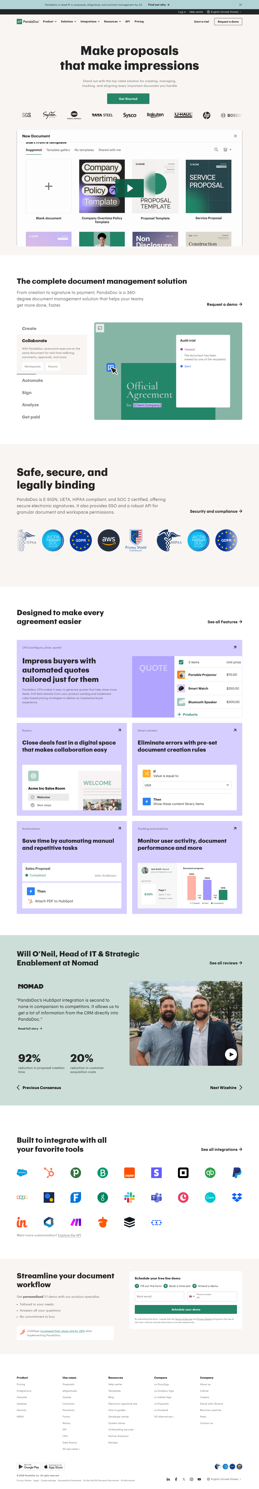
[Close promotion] (240, 4)
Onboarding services (121, 1429)
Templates (114, 1390)
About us (205, 1384)
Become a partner (210, 1409)
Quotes (67, 1397)
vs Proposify (161, 1403)
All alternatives (163, 1416)
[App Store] (53, 1466)
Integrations (24, 1390)
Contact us (206, 1423)
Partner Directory (118, 1435)
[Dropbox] (237, 1197)
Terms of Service (183, 1319)
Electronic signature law (122, 1403)
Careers (204, 1397)
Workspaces (32, 366)
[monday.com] (102, 1172)
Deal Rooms (70, 1442)
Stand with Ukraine (211, 1403)
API (127, 21)
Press (203, 1416)
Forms (66, 1416)
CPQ (65, 1435)
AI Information (128, 1480)
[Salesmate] (156, 1222)
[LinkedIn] (168, 1479)
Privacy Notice (204, 1319)
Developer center (118, 1416)
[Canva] (210, 1197)
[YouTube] (199, 1479)
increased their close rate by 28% (62, 1331)
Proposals (68, 1384)
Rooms (53, 366)
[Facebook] (176, 1479)
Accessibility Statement (69, 1480)
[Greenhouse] (102, 1197)
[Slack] (129, 1197)
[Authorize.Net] (49, 1197)
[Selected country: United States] (192, 1296)
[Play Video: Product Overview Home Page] (129, 188)
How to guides (116, 1409)
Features (22, 1397)
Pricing (139, 21)
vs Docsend (161, 1409)
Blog (111, 1397)
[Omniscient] (49, 1222)
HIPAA (20, 1416)
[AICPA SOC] (225, 1466)
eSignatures (70, 1390)
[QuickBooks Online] (210, 1172)
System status (116, 1423)
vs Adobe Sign (163, 1397)
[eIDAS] (239, 1466)
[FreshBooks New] (75, 1197)
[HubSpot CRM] (49, 1172)
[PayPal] (237, 1172)
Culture (204, 1390)
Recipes (113, 1442)
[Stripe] (156, 1172)
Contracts (68, 1403)
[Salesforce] (22, 1172)
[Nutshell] (102, 1222)
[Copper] (183, 1197)
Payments (68, 1409)
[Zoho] (22, 1197)
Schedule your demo (186, 1309)
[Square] (183, 1172)
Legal (36, 1480)
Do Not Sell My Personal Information (101, 1480)
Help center (196, 11)
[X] (184, 1479)
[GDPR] (232, 1466)
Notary (67, 1423)
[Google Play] (29, 1466)
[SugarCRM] (129, 1222)
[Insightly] (22, 1222)
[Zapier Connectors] (129, 1172)
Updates (22, 1403)
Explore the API (69, 1235)
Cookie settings (48, 1480)
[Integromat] (75, 1222)
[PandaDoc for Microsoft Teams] (156, 1197)
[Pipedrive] (75, 1172)
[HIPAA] (218, 1466)
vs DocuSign (161, 1384)
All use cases (70, 1448)
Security (21, 1409)
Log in (182, 11)
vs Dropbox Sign (164, 1390)
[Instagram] (191, 1479)
